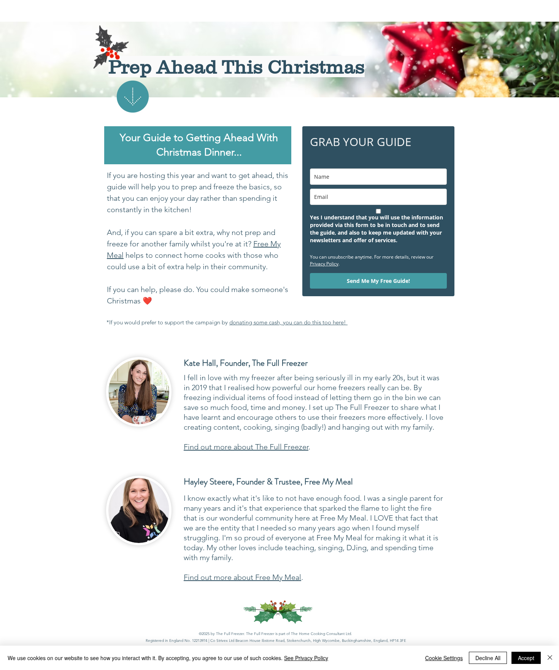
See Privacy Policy (306, 658)
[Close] (549, 658)
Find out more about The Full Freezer (246, 446)
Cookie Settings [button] (444, 658)
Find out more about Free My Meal (242, 577)
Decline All (487, 658)
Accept (526, 658)
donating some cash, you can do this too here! (288, 322)
